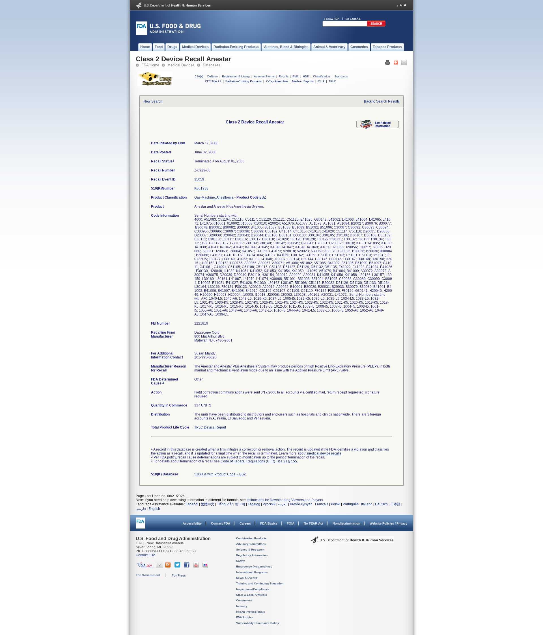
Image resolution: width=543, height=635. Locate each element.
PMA (295, 76)
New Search (152, 101)
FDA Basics (268, 523)
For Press (179, 575)
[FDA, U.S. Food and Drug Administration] (168, 34)
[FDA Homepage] (140, 525)
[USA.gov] (145, 566)
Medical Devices (181, 65)
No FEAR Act (313, 523)
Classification (321, 76)
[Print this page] (387, 64)
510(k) (199, 76)
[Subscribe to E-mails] (159, 566)
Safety (240, 560)
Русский (269, 504)
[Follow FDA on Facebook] (187, 566)
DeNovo (212, 76)
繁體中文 (207, 504)
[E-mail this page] (404, 64)
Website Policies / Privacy (388, 523)
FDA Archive (244, 617)
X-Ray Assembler (277, 81)
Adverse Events (264, 76)
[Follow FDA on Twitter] (178, 566)
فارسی (141, 509)
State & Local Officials (251, 594)
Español (192, 504)
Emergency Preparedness (254, 566)
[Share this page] (395, 64)
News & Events (246, 577)
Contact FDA (220, 523)
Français (321, 504)
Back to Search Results (382, 101)
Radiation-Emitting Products (243, 81)
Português (351, 504)
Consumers (244, 600)
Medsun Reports (303, 81)
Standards (341, 76)
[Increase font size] (405, 5)
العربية (282, 504)
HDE (306, 76)
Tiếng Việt (224, 504)
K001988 (201, 188)
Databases (211, 65)
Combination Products (251, 538)
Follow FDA (331, 18)
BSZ (262, 197)
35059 (199, 179)
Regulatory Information (252, 555)
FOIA (290, 523)
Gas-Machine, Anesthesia (214, 197)
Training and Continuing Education (259, 583)
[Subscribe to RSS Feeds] (168, 566)
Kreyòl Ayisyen (301, 504)
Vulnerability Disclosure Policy (257, 623)
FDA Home (150, 65)
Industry (241, 606)
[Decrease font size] (397, 5)
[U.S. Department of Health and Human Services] (173, 7)
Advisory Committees (251, 543)
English (154, 509)
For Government (148, 575)
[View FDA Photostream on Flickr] (206, 566)
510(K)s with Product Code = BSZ (220, 474)
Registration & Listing (236, 76)
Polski (335, 504)
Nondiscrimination (346, 523)
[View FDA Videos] (196, 566)
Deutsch (381, 504)
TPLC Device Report (210, 427)
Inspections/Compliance (253, 589)
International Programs (252, 572)
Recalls (283, 76)
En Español (353, 18)
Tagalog (254, 504)
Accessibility (192, 523)
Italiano (366, 504)
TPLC (332, 81)
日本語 (395, 504)
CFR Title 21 (213, 81)
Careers (245, 523)
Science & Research (250, 549)
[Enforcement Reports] (377, 128)
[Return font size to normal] (401, 5)
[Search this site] (376, 25)
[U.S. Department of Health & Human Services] (352, 542)
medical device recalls (324, 453)
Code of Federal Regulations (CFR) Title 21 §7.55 (259, 461)
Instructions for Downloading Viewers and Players (285, 500)
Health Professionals (250, 611)
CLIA (321, 81)
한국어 (240, 504)
